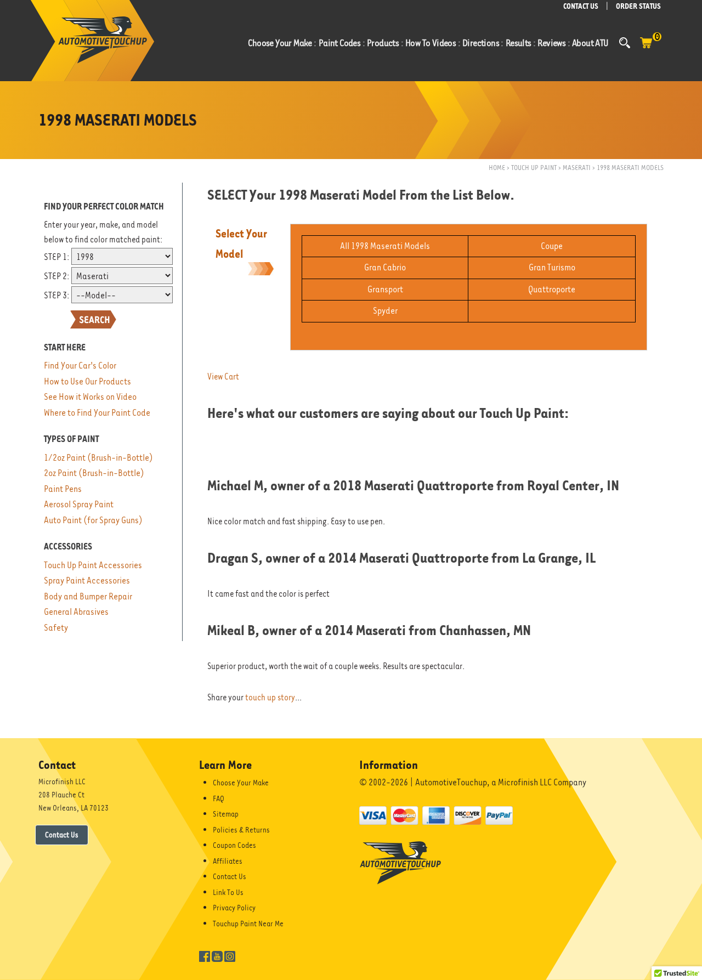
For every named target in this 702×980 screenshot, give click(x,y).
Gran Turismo (552, 267)
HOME (497, 167)
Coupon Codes (234, 845)
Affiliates (227, 861)
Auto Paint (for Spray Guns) (93, 520)
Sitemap (226, 813)
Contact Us (61, 834)
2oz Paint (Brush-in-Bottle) (94, 473)
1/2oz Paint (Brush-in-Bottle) (98, 457)
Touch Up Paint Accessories (93, 565)
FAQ (218, 798)
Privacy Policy (234, 907)
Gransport (385, 289)
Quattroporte (551, 289)
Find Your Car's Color (80, 365)
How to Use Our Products (87, 381)
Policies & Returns (241, 829)
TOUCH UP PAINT (534, 167)
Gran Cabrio (385, 267)
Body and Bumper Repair (88, 596)
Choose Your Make (241, 782)
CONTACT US (580, 6)
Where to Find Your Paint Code (97, 412)
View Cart (223, 377)
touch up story (270, 698)
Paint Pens (63, 489)
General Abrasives (76, 612)
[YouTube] (217, 955)
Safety (56, 627)
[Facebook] (204, 955)
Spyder (385, 310)
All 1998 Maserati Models (385, 246)
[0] (646, 48)
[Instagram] (229, 955)
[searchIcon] (624, 42)
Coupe (552, 246)
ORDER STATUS (638, 6)
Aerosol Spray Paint (79, 504)
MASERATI (577, 167)
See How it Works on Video (90, 397)
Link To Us (228, 892)
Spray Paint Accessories (87, 580)
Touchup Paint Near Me (248, 923)
